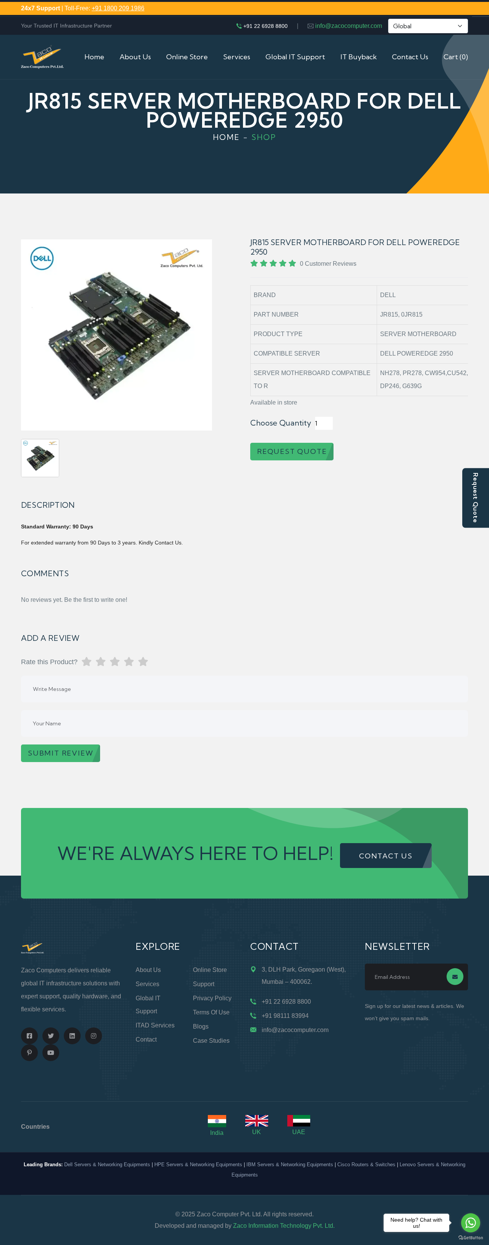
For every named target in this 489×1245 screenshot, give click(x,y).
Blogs (201, 1026)
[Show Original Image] (40, 458)
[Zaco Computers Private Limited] (42, 56)
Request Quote (475, 498)
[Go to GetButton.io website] (470, 1237)
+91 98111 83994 (285, 1016)
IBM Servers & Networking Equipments (289, 1164)
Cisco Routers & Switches (366, 1164)
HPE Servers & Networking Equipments (198, 1164)
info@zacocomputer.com (348, 26)
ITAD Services (155, 1025)
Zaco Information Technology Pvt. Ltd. (284, 1225)
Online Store (187, 56)
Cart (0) (456, 56)
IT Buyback (358, 56)
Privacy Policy (212, 998)
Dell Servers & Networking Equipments (107, 1164)
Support (203, 984)
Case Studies (211, 1040)
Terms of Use (211, 1012)
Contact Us (410, 56)
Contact (146, 1039)
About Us (135, 56)
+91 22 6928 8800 (265, 26)
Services (236, 56)
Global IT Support (295, 56)
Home (94, 56)
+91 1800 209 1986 (118, 8)
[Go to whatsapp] (470, 1222)
